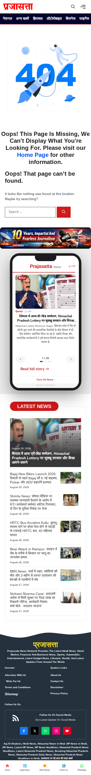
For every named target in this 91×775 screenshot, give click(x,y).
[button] (73, 6)
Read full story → (34, 369)
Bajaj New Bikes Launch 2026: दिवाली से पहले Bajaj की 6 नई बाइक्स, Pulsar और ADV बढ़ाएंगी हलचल (34, 478)
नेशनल (7, 18)
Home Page (33, 155)
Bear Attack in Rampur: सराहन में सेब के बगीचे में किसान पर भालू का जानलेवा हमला (33, 553)
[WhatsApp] (64, 767)
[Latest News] (25, 767)
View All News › (45, 379)
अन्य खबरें (22, 18)
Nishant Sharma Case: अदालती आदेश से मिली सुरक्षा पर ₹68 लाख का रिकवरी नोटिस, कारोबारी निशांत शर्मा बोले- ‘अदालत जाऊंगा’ (32, 600)
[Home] (7, 767)
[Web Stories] (45, 767)
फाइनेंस (84, 18)
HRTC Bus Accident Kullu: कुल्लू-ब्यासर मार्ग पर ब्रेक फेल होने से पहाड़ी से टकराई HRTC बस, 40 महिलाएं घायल (34, 529)
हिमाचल (38, 18)
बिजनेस (70, 18)
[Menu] (84, 7)
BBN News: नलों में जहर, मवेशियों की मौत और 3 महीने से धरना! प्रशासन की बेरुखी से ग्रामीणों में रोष (33, 575)
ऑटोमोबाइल (54, 18)
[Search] (64, 212)
